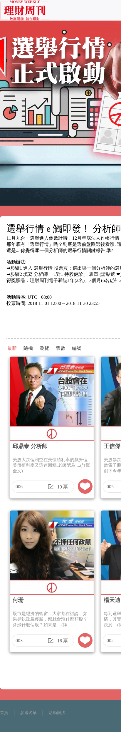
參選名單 (28, 713)
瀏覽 (44, 348)
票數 (60, 348)
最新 (12, 348)
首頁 (4, 713)
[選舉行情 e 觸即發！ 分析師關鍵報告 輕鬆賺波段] (24, 18)
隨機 (28, 348)
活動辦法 (57, 713)
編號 (76, 348)
